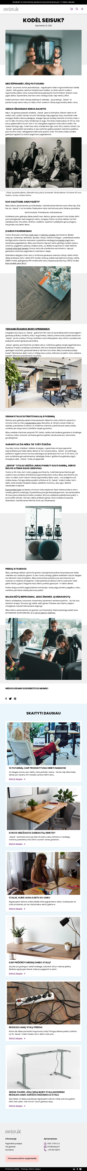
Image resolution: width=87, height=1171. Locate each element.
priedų (35, 472)
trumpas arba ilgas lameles (17, 249)
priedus (61, 240)
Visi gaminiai (10, 1147)
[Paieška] (77, 9)
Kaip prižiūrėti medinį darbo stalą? (30, 962)
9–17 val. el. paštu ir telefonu (42, 613)
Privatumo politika (12, 1169)
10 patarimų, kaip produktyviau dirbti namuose (37, 768)
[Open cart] (71, 9)
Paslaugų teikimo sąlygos (31, 1169)
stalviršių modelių (48, 235)
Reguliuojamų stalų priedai (25, 1027)
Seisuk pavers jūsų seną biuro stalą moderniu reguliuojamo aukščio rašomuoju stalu (37, 1093)
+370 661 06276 (53, 1150)
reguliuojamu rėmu (33, 423)
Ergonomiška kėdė (13, 490)
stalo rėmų (34, 235)
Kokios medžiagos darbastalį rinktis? (32, 832)
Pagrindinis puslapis (13, 1144)
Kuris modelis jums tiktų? (16, 263)
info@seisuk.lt (53, 1147)
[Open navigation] (82, 9)
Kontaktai (9, 1150)
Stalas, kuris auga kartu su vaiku (29, 897)
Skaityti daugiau (15, 779)
